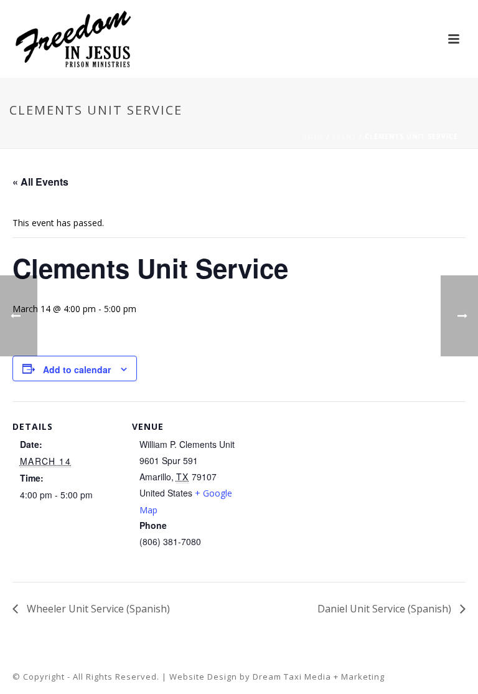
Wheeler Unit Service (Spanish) (97, 609)
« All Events (40, 181)
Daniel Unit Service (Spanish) (385, 609)
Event (344, 136)
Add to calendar (77, 369)
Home (313, 136)
